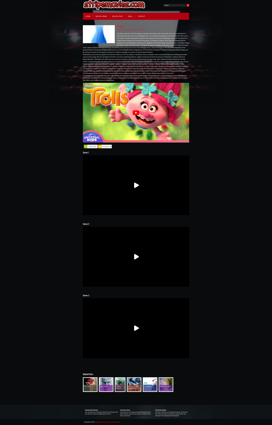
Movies (135, 30)
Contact (141, 16)
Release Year (117, 16)
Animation (130, 30)
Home (88, 16)
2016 (124, 30)
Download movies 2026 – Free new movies (107, 422)
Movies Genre (101, 16)
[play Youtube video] (136, 113)
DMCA (130, 16)
